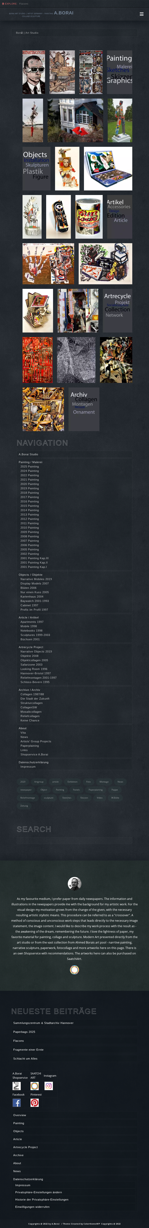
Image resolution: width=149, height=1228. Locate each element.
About (23, 728)
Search (34, 829)
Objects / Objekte (31, 574)
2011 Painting (30, 523)
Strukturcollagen (32, 702)
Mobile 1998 (29, 626)
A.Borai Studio (28, 454)
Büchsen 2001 (30, 639)
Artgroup (38, 781)
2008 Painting (30, 536)
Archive (18, 1155)
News (24, 737)
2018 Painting (30, 492)
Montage (104, 781)
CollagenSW (29, 707)
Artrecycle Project (31, 647)
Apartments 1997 (32, 621)
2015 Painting (30, 505)
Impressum (28, 766)
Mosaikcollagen (31, 711)
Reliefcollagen (30, 716)
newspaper (26, 789)
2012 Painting (30, 518)
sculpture (48, 797)
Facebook (19, 1094)
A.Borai (64, 12)
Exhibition (72, 781)
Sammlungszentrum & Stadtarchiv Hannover (43, 1022)
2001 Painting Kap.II (34, 562)
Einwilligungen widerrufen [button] (32, 1206)
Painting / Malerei (30, 462)
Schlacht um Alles (25, 1058)
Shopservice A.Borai (34, 754)
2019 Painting (30, 488)
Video (99, 797)
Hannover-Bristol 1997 (36, 673)
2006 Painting (30, 545)
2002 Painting (30, 553)
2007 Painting (30, 540)
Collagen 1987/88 (32, 694)
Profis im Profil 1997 (34, 609)
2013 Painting (30, 514)
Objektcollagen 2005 (34, 660)
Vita (23, 732)
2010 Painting (30, 527)
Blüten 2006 (29, 587)
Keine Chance (30, 720)
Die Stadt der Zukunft (35, 698)
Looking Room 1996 (34, 668)
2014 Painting (30, 510)
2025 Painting (30, 466)
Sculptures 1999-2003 (35, 634)
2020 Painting (30, 483)
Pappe (115, 789)
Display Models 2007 (35, 583)
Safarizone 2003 (32, 664)
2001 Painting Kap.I (34, 566)
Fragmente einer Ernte (32, 4)
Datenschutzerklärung (34, 762)
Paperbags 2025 (24, 1031)
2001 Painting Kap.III (35, 558)
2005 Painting (30, 549)
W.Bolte (115, 797)
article (55, 781)
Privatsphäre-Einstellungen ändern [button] (38, 1192)
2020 (22, 781)
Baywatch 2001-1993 (35, 600)
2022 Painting (30, 475)
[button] (142, 14)
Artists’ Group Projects (36, 741)
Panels (76, 789)
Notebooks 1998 (32, 630)
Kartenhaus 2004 (32, 596)
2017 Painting (30, 497)
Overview (19, 1115)
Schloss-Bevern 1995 (35, 682)
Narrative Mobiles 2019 (36, 579)
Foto (88, 781)
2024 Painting (30, 470)
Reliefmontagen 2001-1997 (39, 677)
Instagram (50, 1075)
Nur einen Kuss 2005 (35, 592)
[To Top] (138, 1217)
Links (24, 750)
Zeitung (24, 805)
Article (17, 1139)
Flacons (18, 1040)
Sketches (66, 797)
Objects (18, 1131)
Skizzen (84, 797)
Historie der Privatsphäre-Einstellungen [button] (42, 1199)
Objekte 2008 (30, 655)
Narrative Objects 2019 (36, 651)
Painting (60, 789)
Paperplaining (30, 745)
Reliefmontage (27, 797)
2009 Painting (30, 532)
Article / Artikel (29, 617)
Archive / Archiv (29, 689)
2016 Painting (30, 501)
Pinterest (36, 1094)
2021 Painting (30, 479)
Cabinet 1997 (29, 605)
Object (44, 789)
